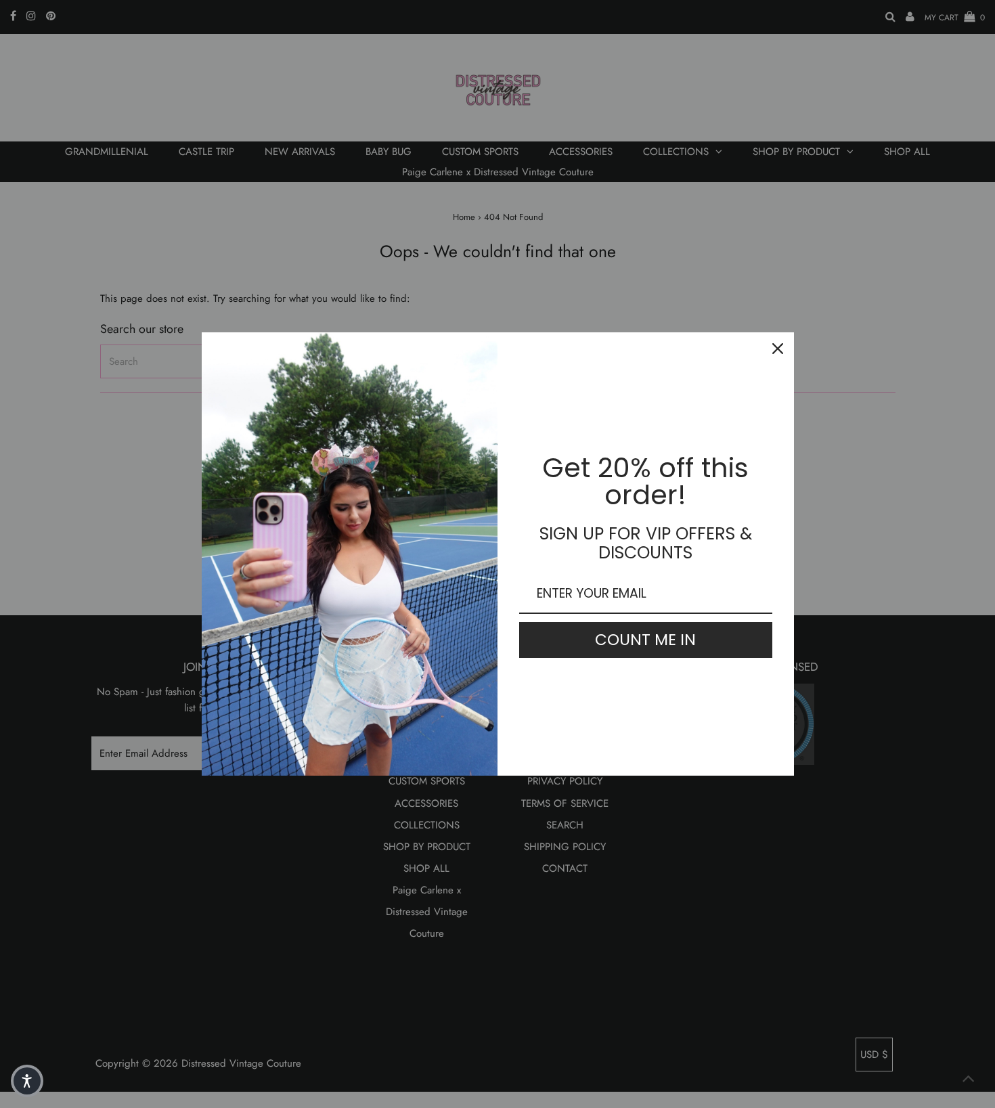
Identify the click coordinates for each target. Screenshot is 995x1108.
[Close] (777, 348)
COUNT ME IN (645, 639)
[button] (27, 1081)
